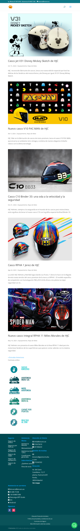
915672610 (38, 444)
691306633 (38, 447)
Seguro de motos (12, 442)
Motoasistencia (27, 448)
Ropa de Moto (32, 66)
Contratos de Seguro (40, 521)
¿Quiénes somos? (27, 463)
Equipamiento (22, 66)
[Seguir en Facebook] (9, 510)
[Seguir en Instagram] (13, 510)
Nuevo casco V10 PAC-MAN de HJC (28, 128)
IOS (10, 500)
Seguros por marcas (12, 446)
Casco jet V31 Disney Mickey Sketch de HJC (33, 61)
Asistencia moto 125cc (27, 452)
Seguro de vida (12, 463)
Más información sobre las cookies (40, 524)
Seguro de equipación (12, 459)
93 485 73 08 (31, 1)
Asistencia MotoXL (25, 444)
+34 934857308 (15, 495)
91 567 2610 (17, 1)
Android (12, 502)
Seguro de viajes (12, 455)
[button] (74, 525)
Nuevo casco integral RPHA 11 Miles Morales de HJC (38, 335)
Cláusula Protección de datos (40, 516)
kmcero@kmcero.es (17, 489)
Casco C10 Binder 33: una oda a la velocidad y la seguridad (36, 198)
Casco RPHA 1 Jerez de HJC (23, 265)
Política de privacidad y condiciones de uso (40, 519)
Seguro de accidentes (12, 450)
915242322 (38, 462)
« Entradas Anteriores (16, 357)
